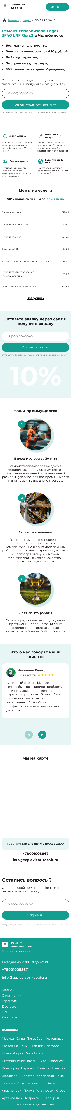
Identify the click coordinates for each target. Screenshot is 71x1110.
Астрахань (33, 1098)
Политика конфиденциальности (35, 1104)
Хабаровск (45, 1076)
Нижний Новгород (45, 1046)
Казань (32, 1061)
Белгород (51, 1098)
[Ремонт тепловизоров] (5, 944)
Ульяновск (44, 1090)
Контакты (9, 1017)
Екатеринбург (13, 1061)
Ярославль (10, 1076)
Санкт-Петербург (30, 1038)
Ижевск (43, 1068)
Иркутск (23, 1083)
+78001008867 (35, 854)
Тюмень (8, 1083)
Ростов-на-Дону (14, 1046)
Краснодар (55, 1038)
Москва (8, 1038)
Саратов (27, 1076)
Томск (61, 1076)
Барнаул (28, 1068)
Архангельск (12, 1098)
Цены (6, 1012)
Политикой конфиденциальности (51, 112)
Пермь (28, 1090)
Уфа (44, 1061)
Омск (50, 1083)
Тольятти (58, 1068)
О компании (12, 995)
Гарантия (9, 1001)
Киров (60, 1090)
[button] (42, 735)
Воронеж (56, 1061)
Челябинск (35, 1053)
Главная (13, 20)
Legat (27, 20)
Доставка (9, 1006)
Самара (38, 1083)
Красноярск (11, 1090)
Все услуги (35, 298)
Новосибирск (13, 1053)
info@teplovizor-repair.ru (35, 860)
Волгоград (10, 1068)
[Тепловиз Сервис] (5, 6)
